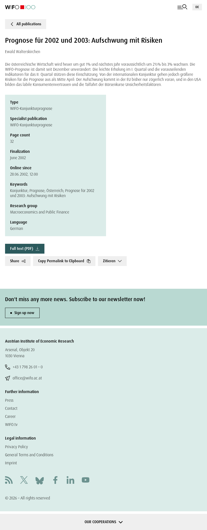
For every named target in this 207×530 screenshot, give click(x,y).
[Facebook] (55, 481)
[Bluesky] (39, 480)
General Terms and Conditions (29, 454)
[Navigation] (182, 7)
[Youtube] (85, 481)
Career (10, 416)
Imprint (11, 463)
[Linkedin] (70, 481)
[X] (24, 481)
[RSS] (9, 481)
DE (197, 7)
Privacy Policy (16, 446)
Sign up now (24, 312)
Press (9, 400)
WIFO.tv (11, 424)
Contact (11, 408)
